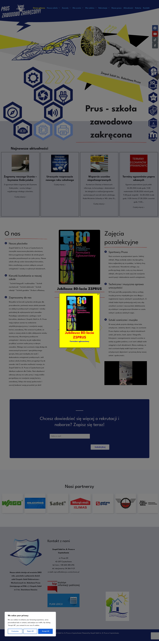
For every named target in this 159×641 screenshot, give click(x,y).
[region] (30, 624)
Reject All (30, 631)
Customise (15, 631)
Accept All (45, 631)
